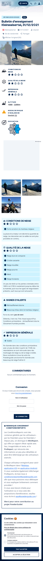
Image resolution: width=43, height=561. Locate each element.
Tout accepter (21, 549)
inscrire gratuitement (23, 393)
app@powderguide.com (26, 496)
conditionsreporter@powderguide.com (20, 476)
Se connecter (22, 416)
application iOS (10, 468)
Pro (24, 17)
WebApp (25, 465)
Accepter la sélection (21, 555)
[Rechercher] (35, 3)
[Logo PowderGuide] (6, 3)
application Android (28, 468)
